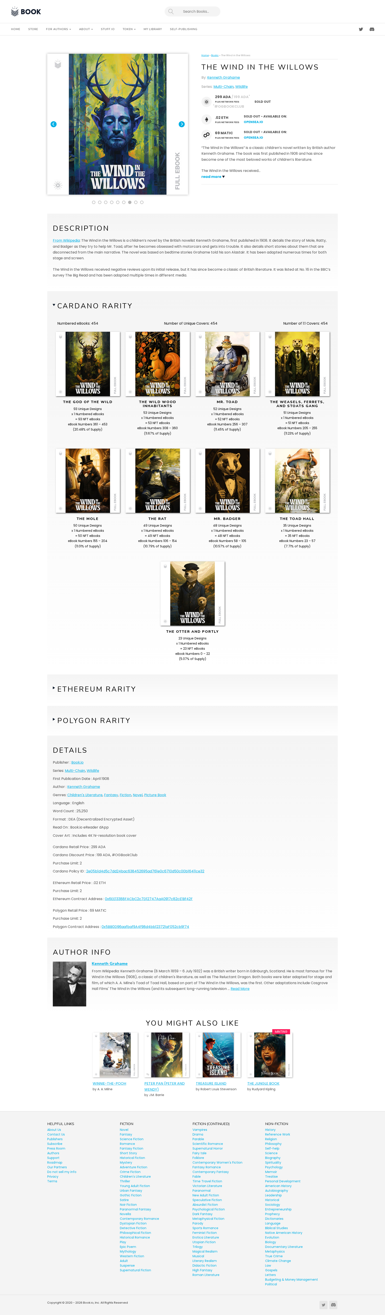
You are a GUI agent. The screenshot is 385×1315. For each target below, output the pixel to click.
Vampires (199, 1129)
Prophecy (272, 1214)
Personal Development (283, 1181)
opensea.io (253, 122)
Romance (127, 1144)
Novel (138, 795)
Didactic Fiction (204, 1265)
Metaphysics (275, 1251)
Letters (270, 1275)
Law (268, 1265)
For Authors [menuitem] (57, 29)
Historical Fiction (132, 1158)
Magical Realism (204, 1251)
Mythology (128, 1251)
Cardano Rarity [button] (95, 306)
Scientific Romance (207, 1144)
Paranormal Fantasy (135, 1209)
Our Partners (57, 1167)
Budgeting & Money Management (291, 1279)
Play (123, 1242)
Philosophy (273, 1144)
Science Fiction (131, 1139)
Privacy (52, 1176)
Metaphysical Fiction (208, 1218)
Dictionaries (274, 1218)
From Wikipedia (66, 240)
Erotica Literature (205, 1237)
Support (53, 1158)
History (270, 1129)
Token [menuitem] (128, 29)
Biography (273, 1158)
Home (205, 55)
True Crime (274, 1256)
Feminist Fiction (204, 1232)
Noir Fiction (128, 1204)
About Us (54, 1129)
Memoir (271, 1172)
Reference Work (277, 1134)
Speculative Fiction (207, 1200)
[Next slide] (182, 124)
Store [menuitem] (33, 29)
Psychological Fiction (208, 1209)
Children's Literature (84, 795)
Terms (52, 1181)
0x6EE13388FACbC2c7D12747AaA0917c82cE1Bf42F (149, 898)
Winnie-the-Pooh (109, 1083)
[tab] (93, 202)
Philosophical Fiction (135, 1232)
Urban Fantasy (131, 1190)
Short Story (128, 1153)
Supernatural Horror (207, 1148)
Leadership (273, 1195)
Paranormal (201, 1190)
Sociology (272, 1204)
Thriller (125, 1181)
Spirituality (273, 1162)
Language (273, 1223)
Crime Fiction (130, 1172)
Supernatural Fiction (135, 1270)
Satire (124, 1200)
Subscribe (54, 1144)
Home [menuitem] (15, 29)
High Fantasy (202, 1270)
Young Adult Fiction (135, 1186)
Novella (125, 1214)
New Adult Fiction (205, 1195)
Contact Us (56, 1134)
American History (278, 1186)
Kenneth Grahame (223, 77)
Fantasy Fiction (131, 1148)
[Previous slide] (54, 124)
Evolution (272, 1237)
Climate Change (278, 1261)
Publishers (55, 1139)
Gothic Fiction (130, 1195)
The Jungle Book (263, 1083)
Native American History (283, 1232)
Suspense (127, 1265)
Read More (240, 988)
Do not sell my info (61, 1172)
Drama (197, 1134)
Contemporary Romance (139, 1218)
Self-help (272, 1148)
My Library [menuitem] (153, 29)
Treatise (271, 1176)
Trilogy (197, 1247)
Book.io (77, 762)
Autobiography (276, 1190)
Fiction (125, 795)
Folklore (198, 1158)
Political (271, 1284)
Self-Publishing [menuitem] (183, 29)
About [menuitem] (84, 29)
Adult (124, 1261)
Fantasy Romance (206, 1167)
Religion (271, 1139)
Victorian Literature (207, 1186)
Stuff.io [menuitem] (108, 29)
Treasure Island (211, 1083)
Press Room (56, 1148)
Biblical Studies (276, 1228)
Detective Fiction (133, 1228)
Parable (198, 1139)
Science (271, 1153)
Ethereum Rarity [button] (96, 689)
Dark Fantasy (202, 1214)
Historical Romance (135, 1237)
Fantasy (111, 795)
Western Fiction (132, 1256)
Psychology (274, 1167)
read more (211, 176)
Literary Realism (204, 1261)
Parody (197, 1223)
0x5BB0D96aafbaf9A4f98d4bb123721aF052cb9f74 (145, 926)
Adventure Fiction (133, 1167)
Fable (196, 1176)
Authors (53, 1153)
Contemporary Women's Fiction (217, 1162)
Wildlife (241, 86)
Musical (198, 1256)
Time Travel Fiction (207, 1181)
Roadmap (54, 1162)
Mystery (126, 1162)
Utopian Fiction (204, 1242)
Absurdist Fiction (205, 1204)
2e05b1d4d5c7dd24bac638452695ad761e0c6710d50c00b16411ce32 (145, 871)
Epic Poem (128, 1247)
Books (215, 55)
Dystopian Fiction (133, 1223)
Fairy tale (199, 1153)
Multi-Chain (223, 86)
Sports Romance (205, 1228)
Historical (272, 1200)
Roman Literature (205, 1275)
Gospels (271, 1270)
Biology (270, 1242)
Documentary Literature (284, 1247)
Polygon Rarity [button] (94, 721)
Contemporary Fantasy (210, 1172)
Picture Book (155, 795)
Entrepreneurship (278, 1209)
